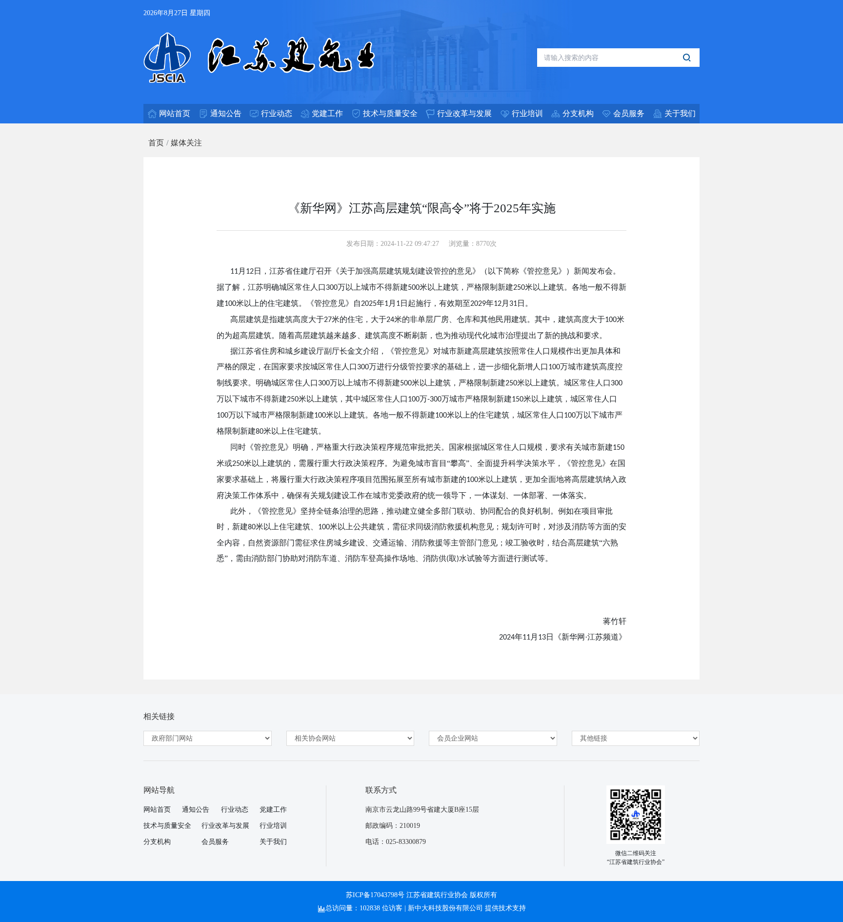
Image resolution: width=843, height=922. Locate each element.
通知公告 (195, 809)
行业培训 (273, 825)
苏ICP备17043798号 (375, 895)
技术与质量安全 (167, 825)
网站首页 (157, 809)
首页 (156, 143)
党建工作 (273, 809)
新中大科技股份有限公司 (445, 908)
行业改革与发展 (225, 825)
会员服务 (215, 841)
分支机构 (157, 841)
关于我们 (273, 841)
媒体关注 (186, 143)
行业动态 (234, 809)
